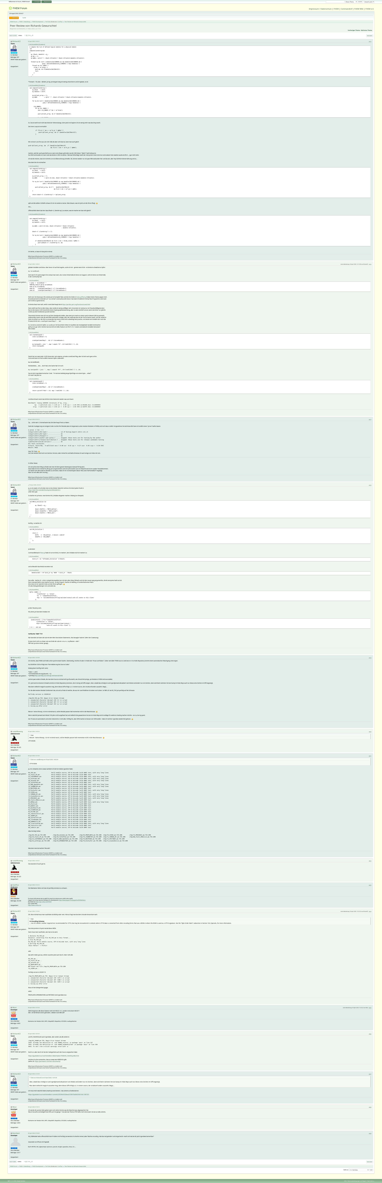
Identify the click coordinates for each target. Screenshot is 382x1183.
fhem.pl (42, 553)
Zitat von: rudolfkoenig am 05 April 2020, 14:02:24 (44, 759)
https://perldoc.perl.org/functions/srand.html (76, 304)
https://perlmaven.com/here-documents (47, 1061)
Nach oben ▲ (370, 1181)
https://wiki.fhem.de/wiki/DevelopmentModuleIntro (44, 490)
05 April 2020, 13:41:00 (33, 657)
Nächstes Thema (366, 30)
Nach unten (13, 35)
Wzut (14, 1007)
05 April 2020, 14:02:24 (33, 731)
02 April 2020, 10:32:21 (33, 41)
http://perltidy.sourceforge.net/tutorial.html (48, 675)
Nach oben (13, 1161)
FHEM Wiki (358, 9)
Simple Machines (21, 1181)
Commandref (346, 9)
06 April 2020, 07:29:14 (33, 1107)
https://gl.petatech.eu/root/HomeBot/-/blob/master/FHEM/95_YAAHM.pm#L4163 (53, 1056)
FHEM (336, 9)
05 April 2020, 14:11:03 (33, 755)
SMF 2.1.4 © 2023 (12, 1181)
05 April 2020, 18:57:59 (33, 1033)
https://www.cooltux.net (34, 905)
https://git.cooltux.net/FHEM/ (44, 902)
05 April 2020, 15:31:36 (33, 1007)
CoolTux (60, 22)
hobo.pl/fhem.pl (82, 297)
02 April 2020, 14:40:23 (33, 264)
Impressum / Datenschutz (320, 9)
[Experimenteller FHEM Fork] (11, 64)
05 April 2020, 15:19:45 (33, 911)
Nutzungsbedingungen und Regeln (357, 1181)
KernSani (16, 1133)
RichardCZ (16, 41)
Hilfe (345, 1181)
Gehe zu (346, 1170)
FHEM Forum (20, 8)
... (31, 35)
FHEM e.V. (369, 9)
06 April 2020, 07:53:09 (33, 1133)
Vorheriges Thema (354, 30)
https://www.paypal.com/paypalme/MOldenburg (72, 900)
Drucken (369, 35)
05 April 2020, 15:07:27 (33, 860)
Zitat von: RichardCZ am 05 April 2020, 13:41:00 (44, 1078)
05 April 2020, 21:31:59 (33, 1074)
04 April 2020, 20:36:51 (35, 485)
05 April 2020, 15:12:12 (33, 885)
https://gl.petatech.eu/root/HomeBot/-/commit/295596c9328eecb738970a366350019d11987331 (58, 1094)
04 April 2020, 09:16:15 (33, 419)
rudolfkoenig (17, 731)
